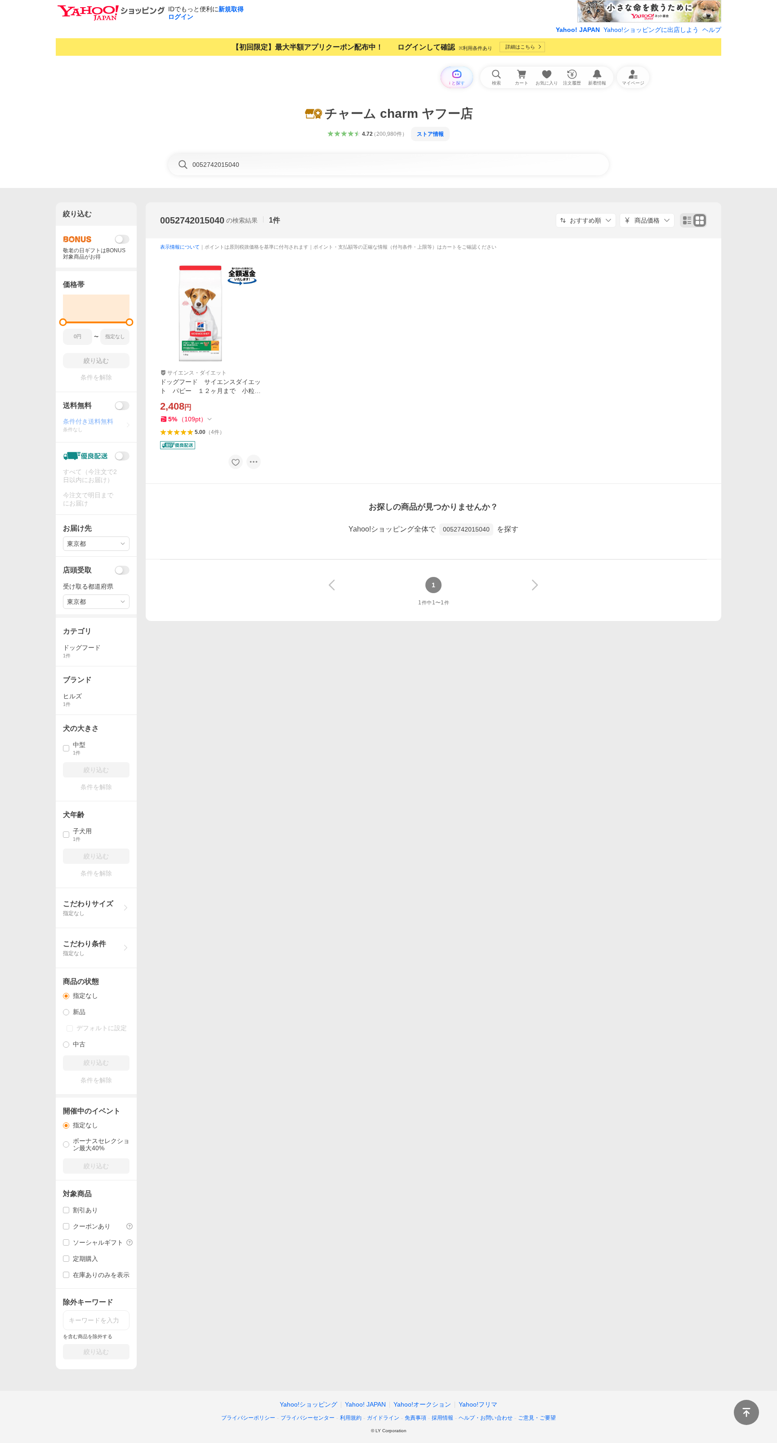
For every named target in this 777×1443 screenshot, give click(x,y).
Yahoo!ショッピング (308, 1404)
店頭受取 (77, 570)
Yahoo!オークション (422, 1404)
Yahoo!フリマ (478, 1404)
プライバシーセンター (308, 1418)
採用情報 (442, 1418)
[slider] (63, 322)
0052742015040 (192, 220)
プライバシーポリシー (248, 1418)
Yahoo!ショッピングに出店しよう (651, 29)
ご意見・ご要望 (537, 1418)
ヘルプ (711, 29)
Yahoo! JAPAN (578, 29)
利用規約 (351, 1418)
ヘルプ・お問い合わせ (486, 1418)
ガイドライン (383, 1418)
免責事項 (415, 1418)
